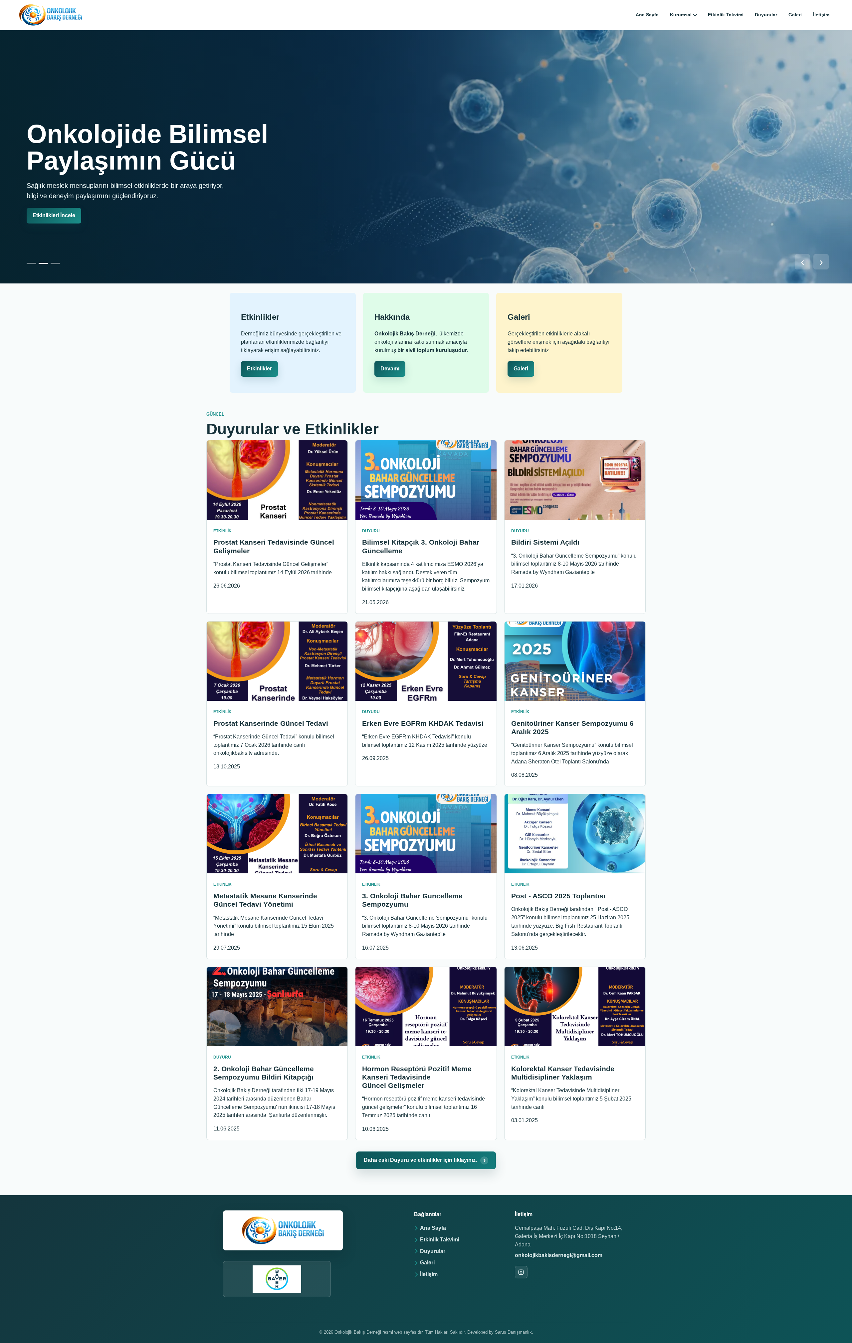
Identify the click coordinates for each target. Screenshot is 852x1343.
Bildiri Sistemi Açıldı (545, 542)
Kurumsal (681, 14)
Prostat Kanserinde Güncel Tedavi (270, 723)
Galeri (795, 14)
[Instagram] (521, 1272)
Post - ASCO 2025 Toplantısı (558, 896)
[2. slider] (43, 263)
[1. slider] (31, 263)
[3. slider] (55, 263)
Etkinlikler (259, 368)
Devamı (389, 368)
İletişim (821, 14)
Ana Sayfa (647, 14)
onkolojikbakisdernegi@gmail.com (558, 1255)
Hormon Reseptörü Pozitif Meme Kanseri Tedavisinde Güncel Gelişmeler (417, 1077)
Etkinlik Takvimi (726, 14)
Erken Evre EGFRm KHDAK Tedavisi (423, 723)
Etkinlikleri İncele (54, 215)
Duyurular (766, 14)
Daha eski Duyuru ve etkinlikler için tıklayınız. (425, 1160)
